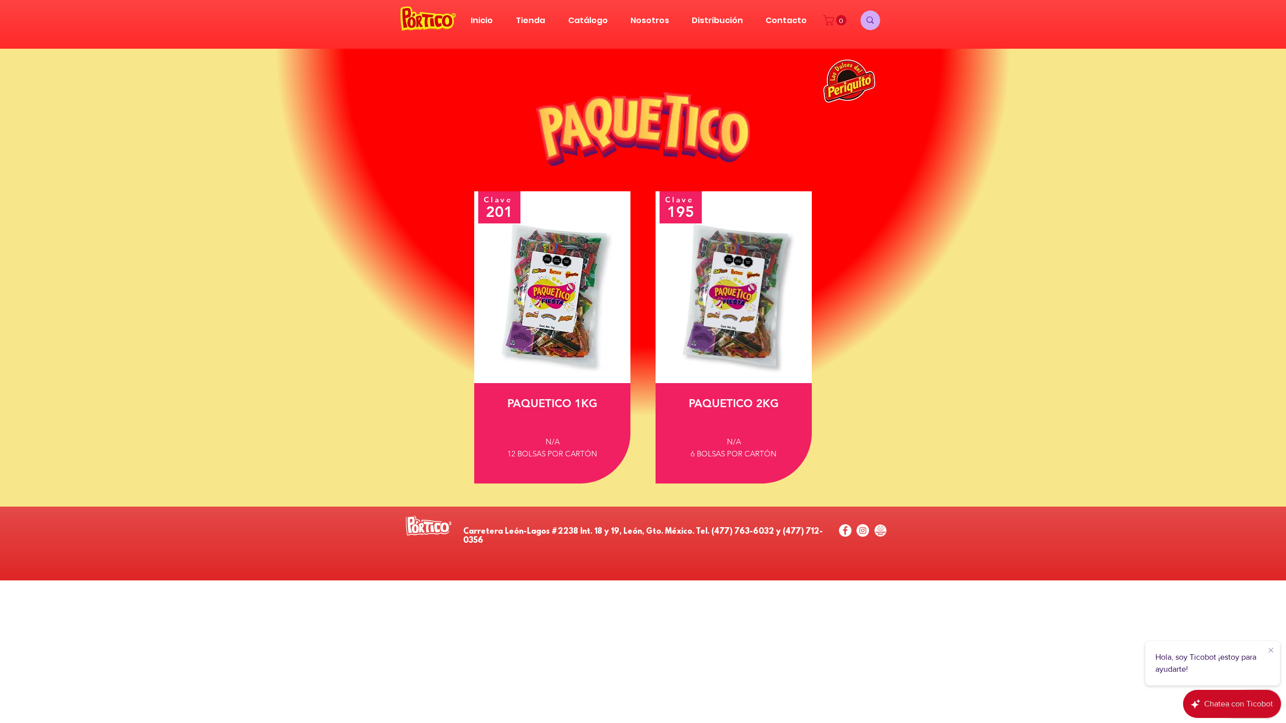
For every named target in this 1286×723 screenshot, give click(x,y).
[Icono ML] (880, 530)
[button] (836, 20)
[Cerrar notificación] (1271, 650)
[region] (552, 337)
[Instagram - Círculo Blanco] (862, 530)
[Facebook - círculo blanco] (845, 530)
